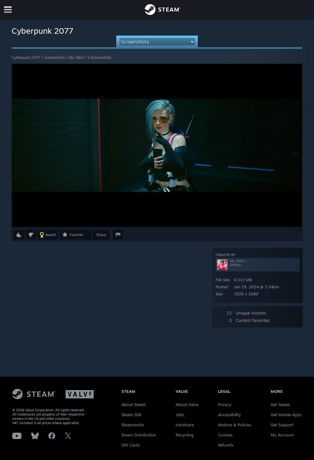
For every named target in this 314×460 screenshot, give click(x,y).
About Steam (133, 404)
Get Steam (280, 404)
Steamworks (132, 424)
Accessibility (229, 414)
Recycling (184, 434)
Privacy (224, 404)
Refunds (225, 445)
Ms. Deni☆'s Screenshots (90, 57)
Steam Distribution (138, 434)
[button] (19, 235)
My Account (282, 434)
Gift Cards (130, 445)
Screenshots (54, 57)
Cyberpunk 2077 (26, 57)
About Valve (187, 404)
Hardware (185, 424)
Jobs (180, 414)
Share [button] (101, 234)
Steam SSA (131, 414)
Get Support (282, 424)
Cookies (225, 434)
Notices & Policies (234, 424)
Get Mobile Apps (286, 414)
